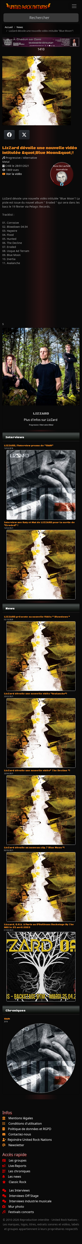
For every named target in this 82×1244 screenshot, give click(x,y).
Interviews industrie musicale (30, 1201)
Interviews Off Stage (24, 1196)
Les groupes (18, 1160)
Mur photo (16, 1206)
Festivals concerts (21, 1212)
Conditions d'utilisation (25, 1123)
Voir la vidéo (13, 174)
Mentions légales (20, 1118)
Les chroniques (19, 1171)
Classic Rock (17, 1182)
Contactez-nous (19, 1134)
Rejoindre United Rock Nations (30, 1140)
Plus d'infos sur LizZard (40, 420)
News (20, 27)
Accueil (9, 27)
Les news (14, 1176)
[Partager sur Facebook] (9, 135)
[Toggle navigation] (74, 6)
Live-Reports (17, 1166)
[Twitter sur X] (24, 135)
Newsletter (16, 1145)
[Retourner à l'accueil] (28, 6)
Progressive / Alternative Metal (41, 425)
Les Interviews (19, 1190)
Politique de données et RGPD (29, 1129)
